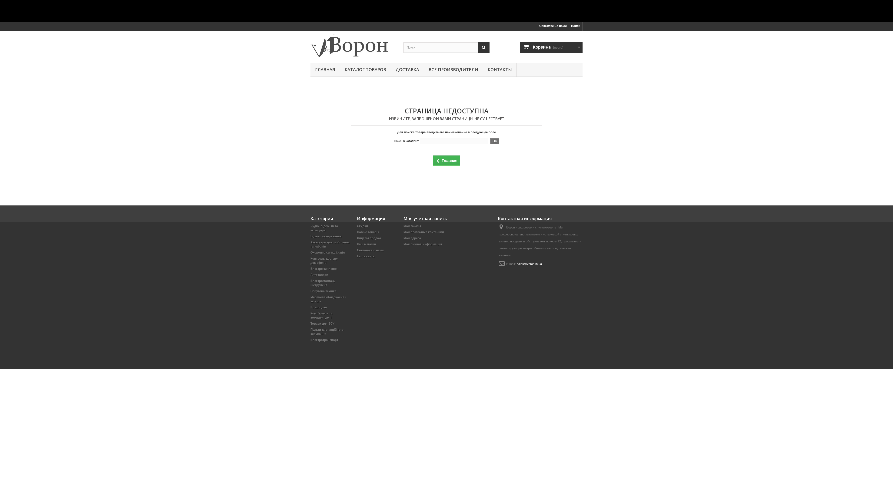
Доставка (407, 69)
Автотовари (319, 275)
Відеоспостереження (326, 236)
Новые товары (368, 232)
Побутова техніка (323, 291)
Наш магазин (366, 244)
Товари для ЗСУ (322, 323)
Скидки (362, 226)
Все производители (453, 69)
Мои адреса (412, 238)
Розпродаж (318, 307)
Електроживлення (324, 269)
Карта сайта (365, 256)
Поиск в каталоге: (406, 141)
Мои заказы (412, 226)
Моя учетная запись (425, 218)
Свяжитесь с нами (553, 26)
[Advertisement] (446, 10)
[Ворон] (353, 45)
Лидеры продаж (369, 238)
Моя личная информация (422, 244)
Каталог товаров (365, 69)
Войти (575, 26)
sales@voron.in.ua (529, 264)
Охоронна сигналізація (327, 252)
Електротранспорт (324, 340)
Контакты (500, 69)
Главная (325, 69)
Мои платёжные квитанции (423, 232)
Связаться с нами (370, 250)
